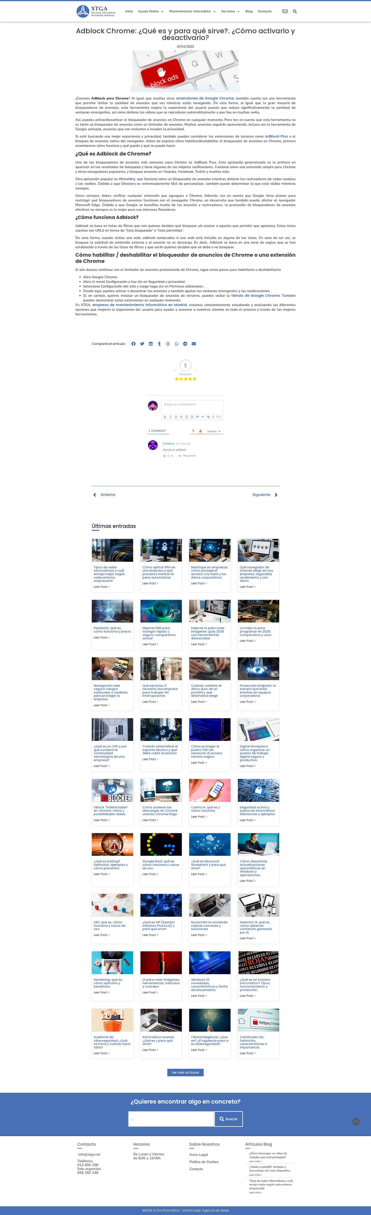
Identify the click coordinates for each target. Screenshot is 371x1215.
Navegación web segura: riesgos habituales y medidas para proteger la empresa (111, 692)
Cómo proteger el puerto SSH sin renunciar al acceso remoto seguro (206, 751)
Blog (249, 11)
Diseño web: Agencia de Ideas (206, 1210)
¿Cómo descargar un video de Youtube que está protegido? (268, 1155)
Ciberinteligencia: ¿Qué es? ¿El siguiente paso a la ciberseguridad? (209, 1040)
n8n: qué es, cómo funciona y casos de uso (109, 925)
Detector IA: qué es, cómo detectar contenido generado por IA (256, 927)
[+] (219, 416)
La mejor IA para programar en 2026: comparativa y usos (255, 631)
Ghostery (127, 178)
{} (213, 416)
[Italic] (170, 417)
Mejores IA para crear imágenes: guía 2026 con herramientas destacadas (208, 633)
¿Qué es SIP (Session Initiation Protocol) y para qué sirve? (158, 925)
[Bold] (165, 417)
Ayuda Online (148, 11)
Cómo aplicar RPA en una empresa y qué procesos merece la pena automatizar (158, 572)
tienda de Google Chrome (255, 295)
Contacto (265, 11)
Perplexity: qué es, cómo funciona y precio (112, 630)
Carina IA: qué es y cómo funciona (205, 809)
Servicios (228, 11)
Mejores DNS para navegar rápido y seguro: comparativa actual (159, 633)
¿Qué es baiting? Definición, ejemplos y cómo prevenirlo (111, 864)
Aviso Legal (198, 1154)
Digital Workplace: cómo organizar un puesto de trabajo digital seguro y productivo (255, 753)
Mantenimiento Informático (190, 11)
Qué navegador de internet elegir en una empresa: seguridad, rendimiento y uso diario (256, 574)
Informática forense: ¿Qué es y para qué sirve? (158, 1040)
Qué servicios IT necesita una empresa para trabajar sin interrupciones (160, 690)
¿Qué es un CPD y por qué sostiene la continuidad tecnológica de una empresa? (110, 753)
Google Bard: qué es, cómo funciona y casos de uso (160, 864)
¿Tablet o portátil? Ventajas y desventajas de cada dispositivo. (270, 1168)
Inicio (129, 11)
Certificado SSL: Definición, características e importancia (253, 1042)
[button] (295, 11)
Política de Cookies (204, 1161)
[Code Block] (203, 417)
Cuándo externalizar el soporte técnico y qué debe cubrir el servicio (160, 749)
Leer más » (255, 1161)
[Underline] (176, 417)
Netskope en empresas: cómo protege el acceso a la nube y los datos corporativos (209, 572)
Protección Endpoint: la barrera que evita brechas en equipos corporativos (258, 690)
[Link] (208, 417)
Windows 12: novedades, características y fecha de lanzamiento (209, 984)
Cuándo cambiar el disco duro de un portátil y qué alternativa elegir (206, 690)
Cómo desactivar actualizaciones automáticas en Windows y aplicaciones (253, 868)
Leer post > (102, 586)
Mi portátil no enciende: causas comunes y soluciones (209, 925)
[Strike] (181, 417)
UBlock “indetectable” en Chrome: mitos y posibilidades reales (111, 810)
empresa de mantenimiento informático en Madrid (140, 304)
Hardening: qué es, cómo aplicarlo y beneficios (108, 983)
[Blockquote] (197, 417)
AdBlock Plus (276, 136)
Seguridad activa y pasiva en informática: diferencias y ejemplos (257, 810)
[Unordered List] (192, 417)
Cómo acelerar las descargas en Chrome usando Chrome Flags (160, 810)
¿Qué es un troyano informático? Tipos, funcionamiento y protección (255, 984)
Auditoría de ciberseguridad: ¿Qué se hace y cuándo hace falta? (112, 1042)
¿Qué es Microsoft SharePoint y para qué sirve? (208, 864)
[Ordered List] (186, 417)
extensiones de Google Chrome (205, 98)
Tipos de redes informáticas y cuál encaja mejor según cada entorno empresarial (109, 574)
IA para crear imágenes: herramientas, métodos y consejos (161, 983)
